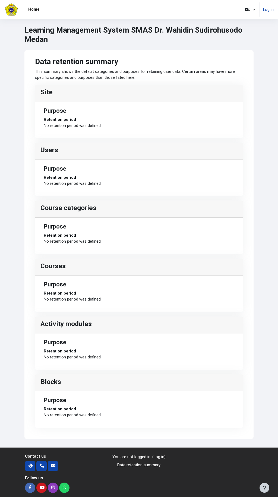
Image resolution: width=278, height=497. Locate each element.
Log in (268, 9)
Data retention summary (138, 464)
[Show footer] (264, 488)
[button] (250, 9)
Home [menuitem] (34, 9)
